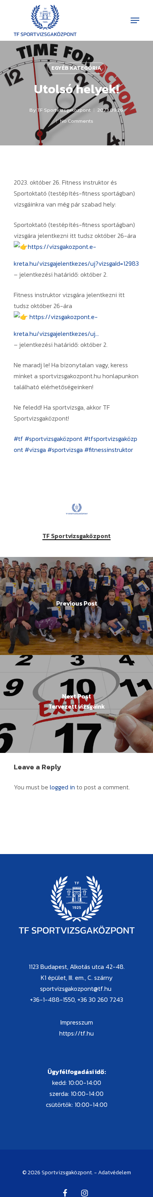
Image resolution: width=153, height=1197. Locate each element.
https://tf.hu (76, 1033)
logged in (62, 787)
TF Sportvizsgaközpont (64, 110)
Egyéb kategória (76, 68)
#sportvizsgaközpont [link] (53, 438)
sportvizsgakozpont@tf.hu (75, 988)
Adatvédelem (114, 1172)
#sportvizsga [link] (65, 449)
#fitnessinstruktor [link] (108, 449)
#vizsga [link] (35, 449)
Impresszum (76, 1022)
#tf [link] (18, 438)
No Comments (76, 121)
